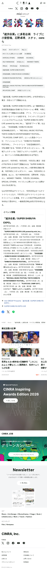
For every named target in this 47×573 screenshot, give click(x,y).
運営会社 (26, 552)
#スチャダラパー (14, 49)
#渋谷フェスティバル (24, 90)
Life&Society (7, 516)
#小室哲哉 (28, 54)
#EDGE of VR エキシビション (33, 78)
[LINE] (37, 8)
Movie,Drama (23, 514)
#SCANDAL (30, 58)
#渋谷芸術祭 (6, 82)
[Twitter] (16, 8)
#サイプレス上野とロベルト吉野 (12, 54)
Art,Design (12, 514)
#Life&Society (24, 66)
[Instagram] (21, 8)
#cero (4, 49)
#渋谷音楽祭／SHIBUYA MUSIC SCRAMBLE (16, 74)
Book (39, 514)
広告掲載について (29, 555)
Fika (3, 524)
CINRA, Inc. (11, 534)
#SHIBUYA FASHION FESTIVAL (12, 78)
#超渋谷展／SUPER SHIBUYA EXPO (13, 70)
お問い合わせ (27, 558)
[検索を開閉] (41, 3)
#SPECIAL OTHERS (9, 58)
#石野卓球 (20, 58)
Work (15, 516)
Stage (32, 514)
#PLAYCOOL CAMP (9, 90)
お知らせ (4, 558)
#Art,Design (13, 66)
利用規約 (26, 562)
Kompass (10, 524)
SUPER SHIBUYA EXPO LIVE (15, 306)
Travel (21, 516)
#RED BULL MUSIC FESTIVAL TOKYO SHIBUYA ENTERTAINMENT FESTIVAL (23, 86)
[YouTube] (32, 8)
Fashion (29, 516)
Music (9, 322)
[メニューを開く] (44, 3)
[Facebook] (27, 8)
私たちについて (6, 552)
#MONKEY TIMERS (33, 62)
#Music (5, 66)
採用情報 (4, 555)
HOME (4, 322)
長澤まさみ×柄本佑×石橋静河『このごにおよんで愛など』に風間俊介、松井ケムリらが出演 (20, 365)
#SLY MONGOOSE (8, 62)
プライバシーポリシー (8, 562)
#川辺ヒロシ (20, 62)
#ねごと (24, 49)
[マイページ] (2, 3)
